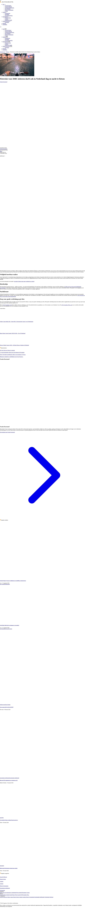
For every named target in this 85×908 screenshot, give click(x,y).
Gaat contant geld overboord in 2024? (6, 707)
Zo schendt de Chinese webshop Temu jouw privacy (9, 820)
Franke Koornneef (3, 81)
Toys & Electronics (9, 15)
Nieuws (7, 51)
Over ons (5, 892)
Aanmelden (4, 24)
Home (1, 892)
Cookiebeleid (13, 892)
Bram (1, 151)
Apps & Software (8, 6)
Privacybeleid (19, 892)
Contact (28, 892)
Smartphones (7, 13)
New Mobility (8, 8)
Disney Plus (14, 894)
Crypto (6, 11)
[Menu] (0, 0)
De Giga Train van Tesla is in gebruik (7, 350)
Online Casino (10, 897)
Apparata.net (2, 51)
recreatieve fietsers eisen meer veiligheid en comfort (24, 281)
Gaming (6, 18)
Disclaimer (24, 892)
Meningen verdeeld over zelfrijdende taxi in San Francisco (11, 356)
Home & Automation (9, 10)
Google (18, 894)
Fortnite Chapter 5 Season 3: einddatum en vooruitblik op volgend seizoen (13, 580)
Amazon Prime (3, 894)
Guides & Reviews (6, 21)
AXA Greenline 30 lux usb (66, 305)
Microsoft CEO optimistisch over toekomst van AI (8, 780)
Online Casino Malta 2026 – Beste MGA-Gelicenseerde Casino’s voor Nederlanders (16, 321)
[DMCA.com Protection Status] (1, 900)
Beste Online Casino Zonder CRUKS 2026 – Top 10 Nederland (12, 333)
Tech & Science (8, 5)
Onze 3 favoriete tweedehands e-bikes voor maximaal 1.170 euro (13, 354)
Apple (11, 894)
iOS (21, 894)
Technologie (47, 897)
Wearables (7, 14)
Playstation (24, 894)
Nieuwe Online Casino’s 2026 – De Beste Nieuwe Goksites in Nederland (14, 345)
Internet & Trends (8, 20)
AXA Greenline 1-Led (7, 305)
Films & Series (8, 17)
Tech (3, 4)
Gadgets (4, 12)
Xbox (28, 894)
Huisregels (9, 892)
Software (51, 897)
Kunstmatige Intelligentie (40, 897)
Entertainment (5, 16)
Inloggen (4, 23)
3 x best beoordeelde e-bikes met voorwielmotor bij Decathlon (12, 352)
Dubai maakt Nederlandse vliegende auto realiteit (8, 868)
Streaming (7, 22)
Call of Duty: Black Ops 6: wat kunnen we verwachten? (9, 625)
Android (8, 894)
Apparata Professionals (9, 7)
